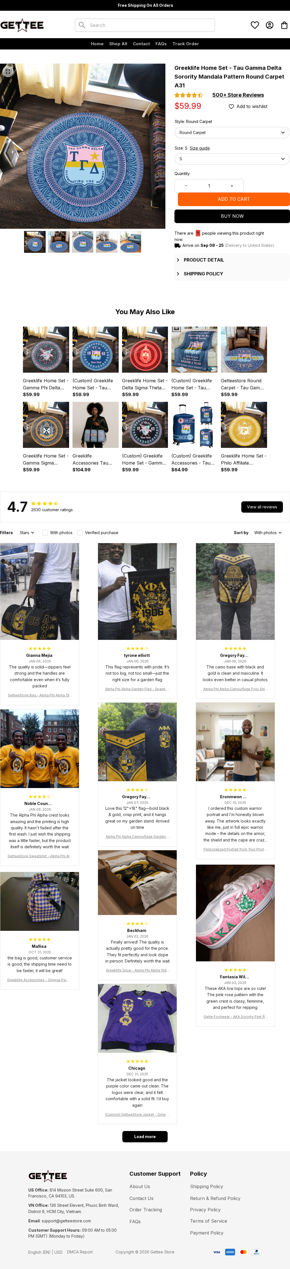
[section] (238, 95)
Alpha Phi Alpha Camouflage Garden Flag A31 (137, 836)
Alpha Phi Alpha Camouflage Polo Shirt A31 (235, 689)
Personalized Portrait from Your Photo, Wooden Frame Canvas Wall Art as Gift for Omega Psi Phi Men (235, 849)
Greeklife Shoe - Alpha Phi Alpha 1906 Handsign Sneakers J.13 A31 (137, 970)
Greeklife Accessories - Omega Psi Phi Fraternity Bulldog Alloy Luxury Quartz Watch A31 (39, 980)
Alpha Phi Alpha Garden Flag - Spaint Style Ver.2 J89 (137, 689)
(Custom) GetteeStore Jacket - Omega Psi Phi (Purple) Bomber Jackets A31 (137, 1114)
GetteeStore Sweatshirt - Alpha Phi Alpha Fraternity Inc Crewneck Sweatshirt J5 (39, 856)
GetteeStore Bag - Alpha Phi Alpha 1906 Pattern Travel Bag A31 (40, 695)
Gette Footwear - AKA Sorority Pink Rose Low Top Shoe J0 (235, 1017)
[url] (66, 1221)
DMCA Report (80, 1251)
